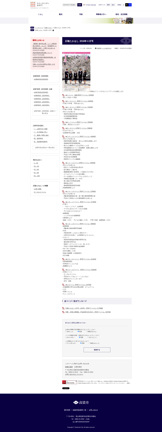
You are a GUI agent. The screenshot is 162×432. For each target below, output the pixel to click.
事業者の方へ (101, 14)
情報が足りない (92, 331)
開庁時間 (67, 410)
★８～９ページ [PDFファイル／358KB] (78, 128)
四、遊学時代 (38, 138)
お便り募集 (37, 189)
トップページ (39, 27)
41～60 (36, 169)
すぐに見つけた (71, 343)
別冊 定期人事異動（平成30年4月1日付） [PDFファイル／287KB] (88, 312)
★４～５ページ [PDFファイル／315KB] (79, 107)
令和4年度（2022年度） (42, 102)
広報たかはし (48, 27)
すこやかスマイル (40, 192)
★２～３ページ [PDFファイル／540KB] (79, 101)
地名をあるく (37, 160)
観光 (60, 14)
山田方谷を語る (38, 125)
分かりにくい (93, 337)
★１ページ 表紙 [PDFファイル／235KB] (79, 95)
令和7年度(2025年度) (41, 92)
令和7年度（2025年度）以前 (42, 89)
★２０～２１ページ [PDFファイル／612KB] (80, 259)
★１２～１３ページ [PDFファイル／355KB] (80, 163)
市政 (81, 14)
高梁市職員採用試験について (42, 53)
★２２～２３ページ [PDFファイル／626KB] (80, 270)
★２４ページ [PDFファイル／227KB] (78, 285)
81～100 (37, 176)
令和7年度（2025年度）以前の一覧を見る (45, 112)
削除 (53, 30)
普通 (80, 331)
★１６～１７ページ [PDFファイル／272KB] (80, 202)
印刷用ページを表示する (104, 48)
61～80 (36, 173)
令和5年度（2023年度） (42, 99)
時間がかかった (94, 343)
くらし (40, 14)
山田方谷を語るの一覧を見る (45, 147)
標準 (108, 5)
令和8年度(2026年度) (41, 79)
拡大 (113, 5)
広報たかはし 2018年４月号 (43, 30)
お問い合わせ (93, 410)
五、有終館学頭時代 (40, 141)
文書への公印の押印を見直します (44, 64)
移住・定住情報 (121, 14)
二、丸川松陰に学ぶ (40, 132)
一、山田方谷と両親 (40, 129)
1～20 (36, 163)
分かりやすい (71, 337)
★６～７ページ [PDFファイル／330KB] (79, 122)
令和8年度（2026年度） (41, 76)
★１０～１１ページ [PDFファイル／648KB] (80, 136)
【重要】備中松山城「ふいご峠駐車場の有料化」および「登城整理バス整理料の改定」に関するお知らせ (45, 46)
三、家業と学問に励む (41, 135)
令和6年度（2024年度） (42, 95)
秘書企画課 (69, 367)
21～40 (36, 166)
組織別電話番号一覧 (79, 410)
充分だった (70, 331)
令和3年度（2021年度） (42, 105)
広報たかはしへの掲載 (40, 186)
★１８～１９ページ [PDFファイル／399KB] (80, 224)
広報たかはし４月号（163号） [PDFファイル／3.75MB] (84, 308)
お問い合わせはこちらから (74, 374)
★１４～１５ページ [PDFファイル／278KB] (80, 191)
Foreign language (91, 5)
